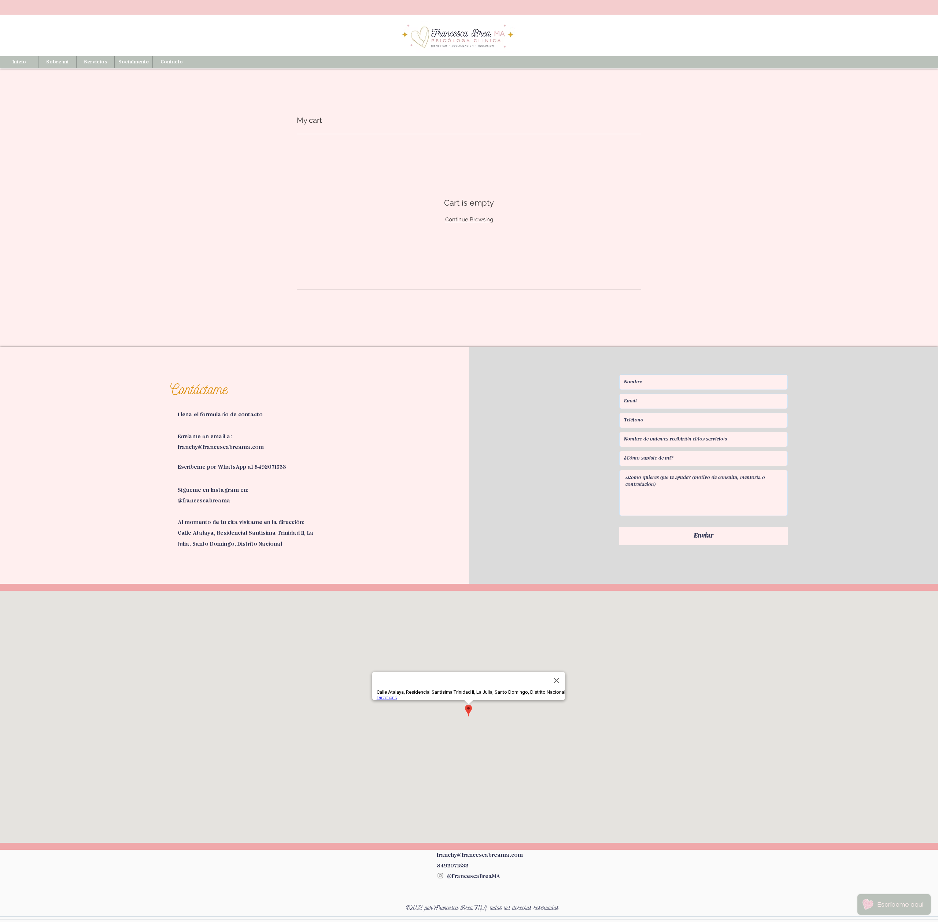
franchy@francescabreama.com (221, 447)
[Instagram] (440, 875)
